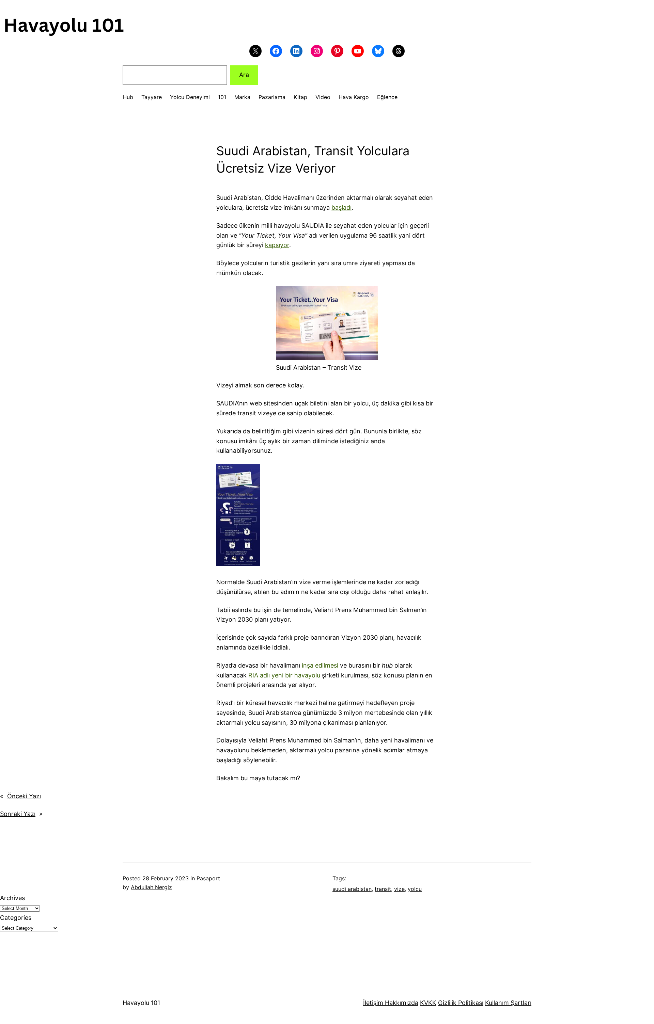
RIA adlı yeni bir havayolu (284, 675)
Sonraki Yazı (17, 813)
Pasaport (208, 878)
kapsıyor (277, 245)
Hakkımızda (400, 1002)
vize (399, 888)
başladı (341, 207)
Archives (12, 897)
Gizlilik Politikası (460, 1002)
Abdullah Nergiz (151, 887)
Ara (244, 74)
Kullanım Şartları (508, 1002)
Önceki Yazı (24, 796)
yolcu (415, 888)
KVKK (428, 1002)
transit (383, 888)
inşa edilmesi (320, 665)
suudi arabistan (352, 888)
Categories (15, 917)
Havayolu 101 (141, 1002)
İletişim (373, 1002)
